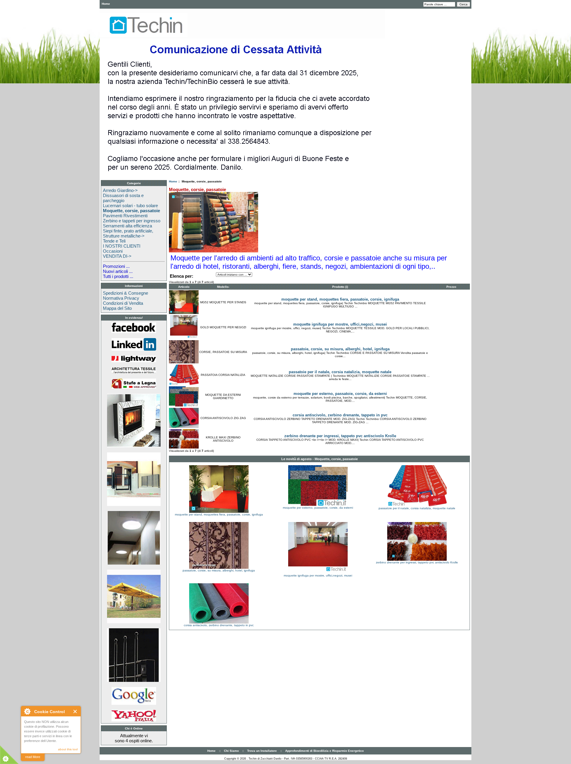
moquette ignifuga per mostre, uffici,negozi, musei (340, 324)
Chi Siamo (231, 750)
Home (106, 3)
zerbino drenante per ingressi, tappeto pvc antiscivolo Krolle (340, 436)
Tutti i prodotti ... (118, 276)
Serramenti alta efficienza (127, 225)
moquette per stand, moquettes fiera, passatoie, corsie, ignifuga (340, 299)
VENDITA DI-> (117, 256)
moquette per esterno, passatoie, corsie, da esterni (340, 393)
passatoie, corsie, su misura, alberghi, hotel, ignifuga (340, 349)
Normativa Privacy (121, 298)
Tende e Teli (114, 240)
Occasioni (113, 251)
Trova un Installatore (262, 750)
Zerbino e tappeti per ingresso (131, 220)
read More (32, 757)
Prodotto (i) (340, 286)
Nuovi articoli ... (118, 271)
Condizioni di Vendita (123, 303)
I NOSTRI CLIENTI (121, 246)
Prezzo (451, 286)
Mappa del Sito (117, 308)
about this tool (68, 749)
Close (75, 711)
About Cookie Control (27, 711)
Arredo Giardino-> (120, 190)
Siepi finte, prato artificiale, (128, 230)
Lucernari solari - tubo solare (130, 205)
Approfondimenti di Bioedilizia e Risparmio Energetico (324, 750)
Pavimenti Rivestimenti (125, 215)
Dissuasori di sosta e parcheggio (123, 198)
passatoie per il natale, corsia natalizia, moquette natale (340, 372)
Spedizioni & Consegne (125, 293)
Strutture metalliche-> (124, 235)
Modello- (223, 286)
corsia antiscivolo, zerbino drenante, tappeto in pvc (340, 415)
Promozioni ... (116, 266)
